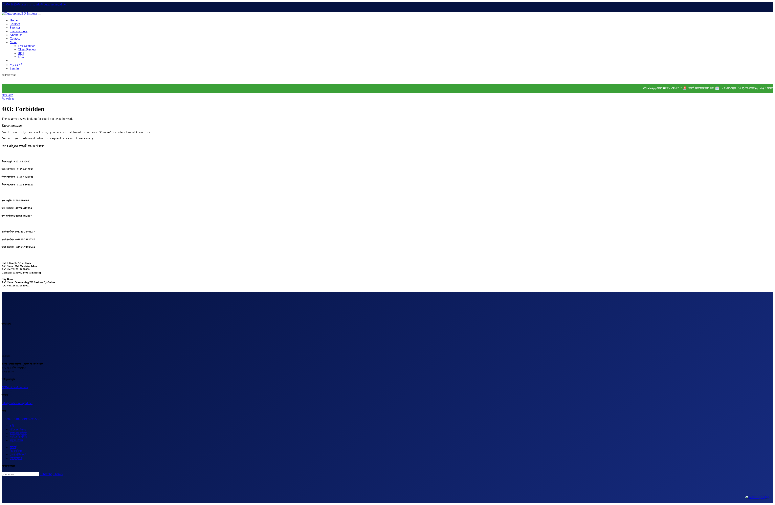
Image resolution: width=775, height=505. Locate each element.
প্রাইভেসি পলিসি (18, 436)
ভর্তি (12, 425)
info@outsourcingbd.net (17, 403)
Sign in (14, 68)
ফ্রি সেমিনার (8, 99)
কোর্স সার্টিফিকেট (18, 454)
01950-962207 (31, 419)
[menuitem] (14, 20)
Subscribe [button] (46, 474)
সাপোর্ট (13, 447)
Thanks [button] (58, 474)
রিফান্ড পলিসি (16, 440)
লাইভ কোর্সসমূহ (18, 429)
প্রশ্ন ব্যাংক (16, 458)
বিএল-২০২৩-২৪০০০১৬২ (15, 387)
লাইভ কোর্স (7, 95)
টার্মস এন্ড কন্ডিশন (18, 433)
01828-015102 (11, 419)
